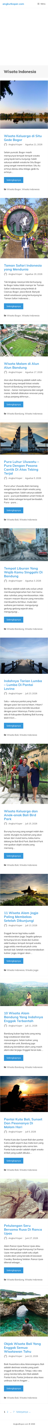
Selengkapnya (15, 180)
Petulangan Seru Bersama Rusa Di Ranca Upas (23, 1229)
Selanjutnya (23, 1411)
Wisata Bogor (14, 189)
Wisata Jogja (31, 970)
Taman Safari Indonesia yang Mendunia (23, 267)
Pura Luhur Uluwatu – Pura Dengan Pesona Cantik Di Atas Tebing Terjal (21, 467)
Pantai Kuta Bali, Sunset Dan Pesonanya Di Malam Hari (23, 1123)
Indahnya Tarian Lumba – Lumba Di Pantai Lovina (23, 685)
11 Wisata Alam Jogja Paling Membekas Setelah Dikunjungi (21, 917)
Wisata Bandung (15, 413)
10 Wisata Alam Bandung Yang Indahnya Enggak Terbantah (23, 1017)
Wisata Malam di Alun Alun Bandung (21, 365)
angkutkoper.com (13, 3)
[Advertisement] (24, 37)
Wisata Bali (13, 519)
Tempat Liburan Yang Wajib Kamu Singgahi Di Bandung (23, 572)
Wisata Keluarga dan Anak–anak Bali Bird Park (21, 815)
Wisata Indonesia (30, 189)
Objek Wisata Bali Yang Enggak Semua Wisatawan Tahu (22, 1347)
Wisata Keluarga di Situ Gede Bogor (23, 138)
